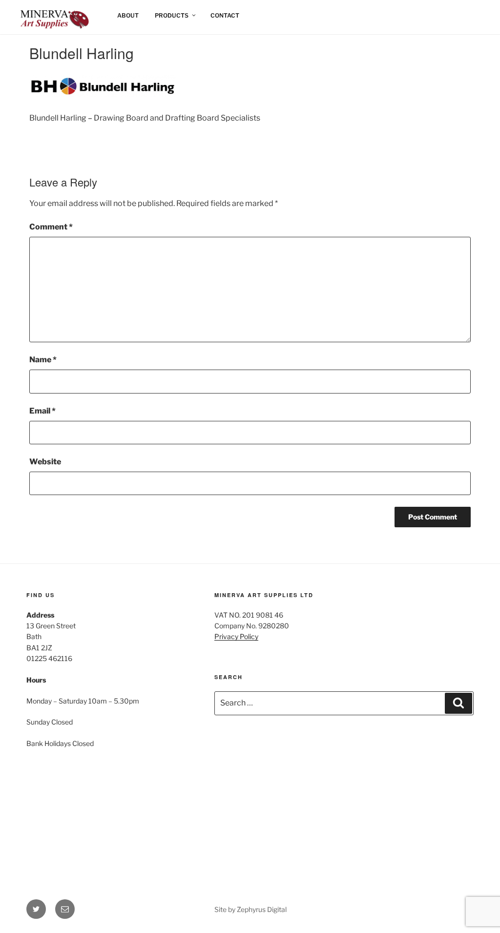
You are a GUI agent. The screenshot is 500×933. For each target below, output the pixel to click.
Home (37, 15)
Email (42, 410)
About (128, 15)
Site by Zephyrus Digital (250, 909)
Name (43, 359)
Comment (51, 226)
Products (171, 15)
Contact (224, 15)
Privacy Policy (236, 636)
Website (45, 461)
